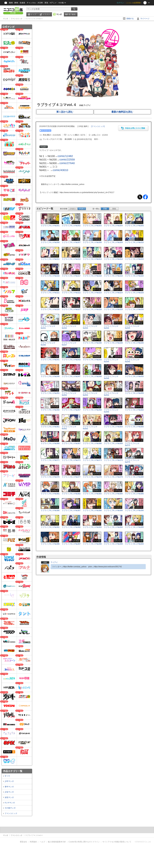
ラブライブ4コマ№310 (134, 242)
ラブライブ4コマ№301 (50, 226)
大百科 (40, 3)
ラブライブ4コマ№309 (113, 242)
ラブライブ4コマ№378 (92, 477)
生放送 (22, 3)
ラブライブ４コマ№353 (90, 394)
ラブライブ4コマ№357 (71, 410)
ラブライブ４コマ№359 (111, 411)
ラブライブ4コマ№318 (92, 276)
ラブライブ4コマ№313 (92, 259)
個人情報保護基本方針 (57, 842)
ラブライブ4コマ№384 (113, 494)
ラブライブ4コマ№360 (134, 410)
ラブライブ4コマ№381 (50, 494)
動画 (11, 3)
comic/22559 (67, 159)
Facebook (145, 197)
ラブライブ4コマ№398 (92, 544)
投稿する (130, 19)
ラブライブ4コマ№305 (134, 226)
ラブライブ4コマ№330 (134, 309)
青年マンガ (9, 787)
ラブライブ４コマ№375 (132, 461)
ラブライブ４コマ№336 (48, 344)
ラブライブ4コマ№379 (113, 477)
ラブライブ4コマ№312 (71, 259)
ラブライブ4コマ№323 (92, 293)
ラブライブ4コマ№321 (50, 293)
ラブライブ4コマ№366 (50, 443)
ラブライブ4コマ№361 (50, 427)
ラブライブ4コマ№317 (71, 276)
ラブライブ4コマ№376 (50, 477)
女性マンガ (9, 797)
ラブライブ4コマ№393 (92, 527)
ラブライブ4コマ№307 (71, 242)
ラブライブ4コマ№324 (113, 293)
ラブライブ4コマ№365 (134, 427)
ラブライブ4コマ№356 (50, 410)
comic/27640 (67, 163)
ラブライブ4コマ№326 (50, 309)
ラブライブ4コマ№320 (134, 276)
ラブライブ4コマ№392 (71, 527)
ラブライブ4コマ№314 (113, 259)
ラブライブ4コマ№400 (134, 544)
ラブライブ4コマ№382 (71, 494)
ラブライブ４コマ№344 (111, 361)
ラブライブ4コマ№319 (113, 276)
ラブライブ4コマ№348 (92, 376)
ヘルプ (42, 842)
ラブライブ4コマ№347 (71, 376)
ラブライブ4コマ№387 (71, 510)
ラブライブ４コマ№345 (132, 361)
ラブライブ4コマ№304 (113, 226)
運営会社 (23, 842)
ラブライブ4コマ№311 (50, 259)
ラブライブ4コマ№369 (113, 443)
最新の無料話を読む (122, 111)
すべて (7, 776)
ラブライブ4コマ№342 (71, 360)
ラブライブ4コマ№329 (113, 309)
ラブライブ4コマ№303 (92, 226)
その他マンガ (10, 808)
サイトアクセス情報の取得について (116, 842)
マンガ (59, 14)
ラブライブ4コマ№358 (92, 410)
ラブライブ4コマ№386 (50, 510)
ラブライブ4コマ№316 (50, 276)
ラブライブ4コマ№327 (71, 309)
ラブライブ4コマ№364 (113, 427)
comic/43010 (60, 170)
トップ (33, 14)
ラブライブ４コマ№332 (69, 327)
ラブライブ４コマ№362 (69, 428)
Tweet (139, 197)
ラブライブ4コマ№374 (113, 460)
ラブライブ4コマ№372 (71, 460)
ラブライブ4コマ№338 (92, 343)
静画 (16, 3)
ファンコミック (11, 813)
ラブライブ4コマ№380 (134, 477)
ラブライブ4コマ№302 (71, 226)
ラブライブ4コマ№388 (92, 510)
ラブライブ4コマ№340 (134, 343)
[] (98, 126)
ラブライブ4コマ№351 (50, 393)
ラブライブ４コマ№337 (69, 344)
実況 (46, 3)
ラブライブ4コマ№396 (50, 544)
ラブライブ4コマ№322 (71, 293)
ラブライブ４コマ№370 (132, 444)
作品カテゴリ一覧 (12, 771)
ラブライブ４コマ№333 (90, 327)
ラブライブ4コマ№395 (134, 527)
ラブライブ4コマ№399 (113, 544)
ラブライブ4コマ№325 (134, 293)
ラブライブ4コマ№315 (134, 259)
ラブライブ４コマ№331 (48, 327)
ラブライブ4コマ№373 (92, 460)
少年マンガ (9, 781)
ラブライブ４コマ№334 (111, 327)
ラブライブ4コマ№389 (113, 510)
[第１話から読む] (93, 99)
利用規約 (33, 842)
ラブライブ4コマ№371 (50, 460)
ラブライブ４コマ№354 (111, 394)
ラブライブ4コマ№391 (50, 527)
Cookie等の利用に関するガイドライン (84, 842)
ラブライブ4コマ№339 (113, 343)
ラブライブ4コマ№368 (92, 443)
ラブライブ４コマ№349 (111, 377)
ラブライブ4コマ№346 (50, 376)
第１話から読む (64, 111)
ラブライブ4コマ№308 (92, 242)
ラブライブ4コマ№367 (71, 443)
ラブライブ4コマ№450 (134, 376)
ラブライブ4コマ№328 (92, 309)
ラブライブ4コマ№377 (71, 477)
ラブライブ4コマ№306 (50, 242)
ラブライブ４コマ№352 (69, 394)
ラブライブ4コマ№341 (50, 360)
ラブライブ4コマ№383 (92, 494)
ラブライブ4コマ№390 (134, 510)
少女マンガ (9, 792)
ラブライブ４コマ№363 (90, 428)
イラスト (46, 14)
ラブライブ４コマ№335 (132, 327)
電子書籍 (71, 14)
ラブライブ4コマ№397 (71, 544)
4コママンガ (10, 803)
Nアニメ (53, 3)
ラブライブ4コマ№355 (134, 393)
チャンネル (31, 3)
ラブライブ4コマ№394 (113, 527)
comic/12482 (65, 156)
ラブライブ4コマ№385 (134, 494)
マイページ (144, 19)
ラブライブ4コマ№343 (92, 360)
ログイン (120, 3)
